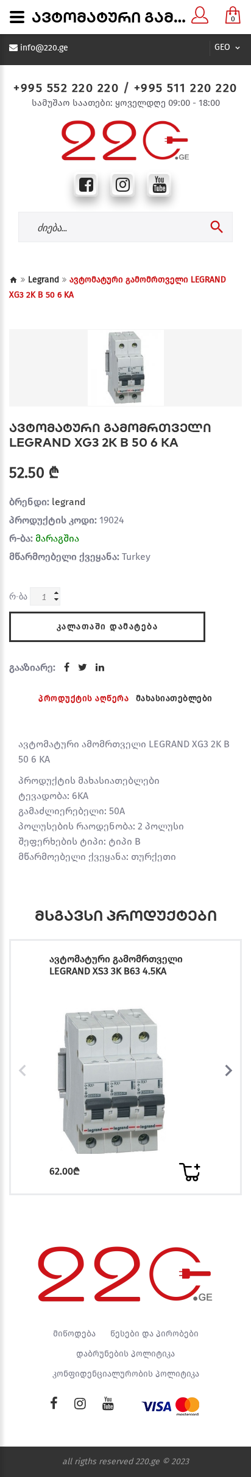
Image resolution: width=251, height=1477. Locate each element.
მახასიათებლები (174, 698)
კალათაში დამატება (107, 626)
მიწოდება (74, 1334)
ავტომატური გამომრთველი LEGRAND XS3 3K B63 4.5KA (116, 965)
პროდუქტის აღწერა (83, 698)
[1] (189, 1172)
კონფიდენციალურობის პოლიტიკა (125, 1374)
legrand (68, 502)
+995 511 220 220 (186, 87)
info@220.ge (44, 48)
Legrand (43, 279)
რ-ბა (18, 596)
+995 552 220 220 (66, 87)
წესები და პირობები (154, 1334)
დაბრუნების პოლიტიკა (125, 1354)
